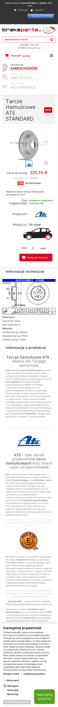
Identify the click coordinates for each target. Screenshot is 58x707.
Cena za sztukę (17, 172)
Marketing (12, 694)
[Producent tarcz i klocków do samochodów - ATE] (41, 214)
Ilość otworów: (10, 324)
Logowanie (39, 10)
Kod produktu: (17, 263)
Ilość (24, 247)
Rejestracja (22, 10)
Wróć (48, 110)
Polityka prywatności (34, 674)
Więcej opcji (13, 680)
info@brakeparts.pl (29, 48)
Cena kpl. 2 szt (21, 178)
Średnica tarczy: (10, 332)
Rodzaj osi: (20, 224)
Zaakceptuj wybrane (17, 702)
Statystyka (13, 690)
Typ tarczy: (8, 321)
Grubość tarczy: (10, 339)
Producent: (19, 213)
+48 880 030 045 (29, 45)
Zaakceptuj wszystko (44, 696)
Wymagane (13, 686)
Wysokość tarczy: (11, 335)
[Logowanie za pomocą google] (43, 21)
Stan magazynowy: (18, 202)
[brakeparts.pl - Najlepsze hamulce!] (29, 30)
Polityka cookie (11, 674)
